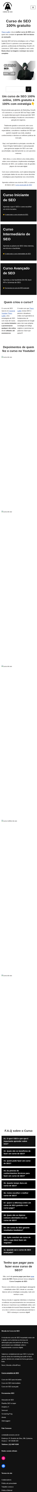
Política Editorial (7, 1490)
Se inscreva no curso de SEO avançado (17, 288)
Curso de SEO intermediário (11, 1383)
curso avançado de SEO (24, 185)
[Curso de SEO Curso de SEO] (8, 7)
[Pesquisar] (28, 89)
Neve (3, 1365)
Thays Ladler (6, 32)
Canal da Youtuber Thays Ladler (8, 313)
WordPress (17, 1365)
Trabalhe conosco (7, 1487)
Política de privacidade (9, 1483)
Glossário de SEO (8, 1400)
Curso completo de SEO (10, 1373)
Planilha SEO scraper (9, 1403)
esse (32, 1276)
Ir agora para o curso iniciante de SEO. (16, 214)
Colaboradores (6, 1480)
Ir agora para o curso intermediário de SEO (18, 253)
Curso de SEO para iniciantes (11, 1379)
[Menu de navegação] (33, 7)
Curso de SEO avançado (10, 1386)
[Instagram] (3, 1458)
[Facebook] (3, 1466)
